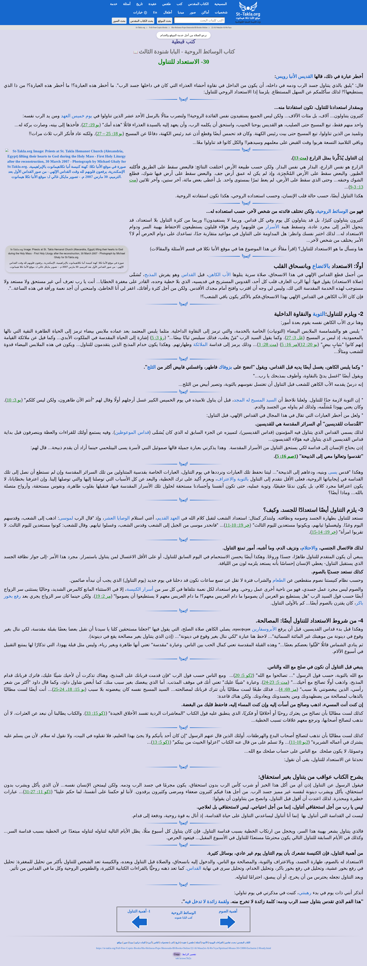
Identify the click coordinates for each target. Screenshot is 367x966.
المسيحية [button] (220, 4)
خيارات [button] (138, 12)
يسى (332, 472)
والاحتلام (310, 547)
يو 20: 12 (308, 344)
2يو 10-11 (299, 742)
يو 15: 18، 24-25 (69, 689)
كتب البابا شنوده (183, 917)
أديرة (149, 943)
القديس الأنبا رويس (294, 76)
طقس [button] (166, 4)
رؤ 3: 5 (158, 337)
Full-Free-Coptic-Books (158, 27)
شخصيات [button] (222, 12)
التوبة (319, 314)
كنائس (156, 943)
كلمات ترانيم (140, 943)
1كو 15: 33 (96, 713)
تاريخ (178, 943)
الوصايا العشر (117, 518)
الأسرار (272, 226)
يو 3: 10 (14, 399)
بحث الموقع (164, 21)
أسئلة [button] (127, 4)
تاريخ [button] (139, 4)
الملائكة (200, 344)
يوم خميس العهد (76, 115)
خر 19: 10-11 (237, 525)
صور (125, 943)
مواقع (119, 943)
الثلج (151, 367)
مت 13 (300, 157)
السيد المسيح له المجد (255, 399)
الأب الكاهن (219, 274)
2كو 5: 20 (244, 675)
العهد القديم (168, 518)
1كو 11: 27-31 (37, 791)
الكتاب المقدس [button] (198, 4)
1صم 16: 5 (286, 456)
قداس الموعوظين (132, 432)
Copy (177, 954)
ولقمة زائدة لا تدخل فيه (207, 901)
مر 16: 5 (289, 344)
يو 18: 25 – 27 (110, 133)
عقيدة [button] (153, 4)
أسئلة (198, 943)
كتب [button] (179, 4)
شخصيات (165, 943)
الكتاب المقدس (243, 943)
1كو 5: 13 (161, 742)
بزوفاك (225, 367)
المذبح (151, 274)
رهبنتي (305, 892)
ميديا (131, 943)
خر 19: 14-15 (324, 532)
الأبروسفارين (264, 629)
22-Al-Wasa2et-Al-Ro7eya (221, 27)
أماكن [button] (205, 12)
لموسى (66, 518)
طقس (191, 943)
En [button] (155, 12)
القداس (188, 274)
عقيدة (184, 943)
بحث (234, 943)
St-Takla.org (140, 27)
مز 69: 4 (288, 689)
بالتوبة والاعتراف (233, 478)
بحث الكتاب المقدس (141, 21)
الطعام (279, 580)
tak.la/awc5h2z (183, 958)
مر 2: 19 (103, 596)
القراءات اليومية (216, 943)
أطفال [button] (167, 12)
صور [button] (193, 12)
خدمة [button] (113, 4)
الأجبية (205, 943)
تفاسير (228, 943)
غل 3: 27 (294, 337)
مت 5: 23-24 (275, 682)
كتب (172, 943)
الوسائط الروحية (332, 211)
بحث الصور (119, 21)
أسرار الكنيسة (140, 589)
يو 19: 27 (91, 124)
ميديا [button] (181, 12)
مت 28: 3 (267, 344)
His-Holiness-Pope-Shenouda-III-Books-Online (189, 27)
